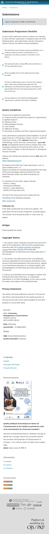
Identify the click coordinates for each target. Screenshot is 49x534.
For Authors (7, 465)
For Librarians (8, 468)
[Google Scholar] (26, 506)
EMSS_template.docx (8, 201)
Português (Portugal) (11, 364)
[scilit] (39, 502)
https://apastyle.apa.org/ (12, 161)
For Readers (7, 461)
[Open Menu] (2, 2)
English (6, 361)
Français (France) (10, 368)
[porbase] (13, 506)
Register (15, 22)
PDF (22, 448)
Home (4, 7)
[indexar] (37, 506)
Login (7, 22)
